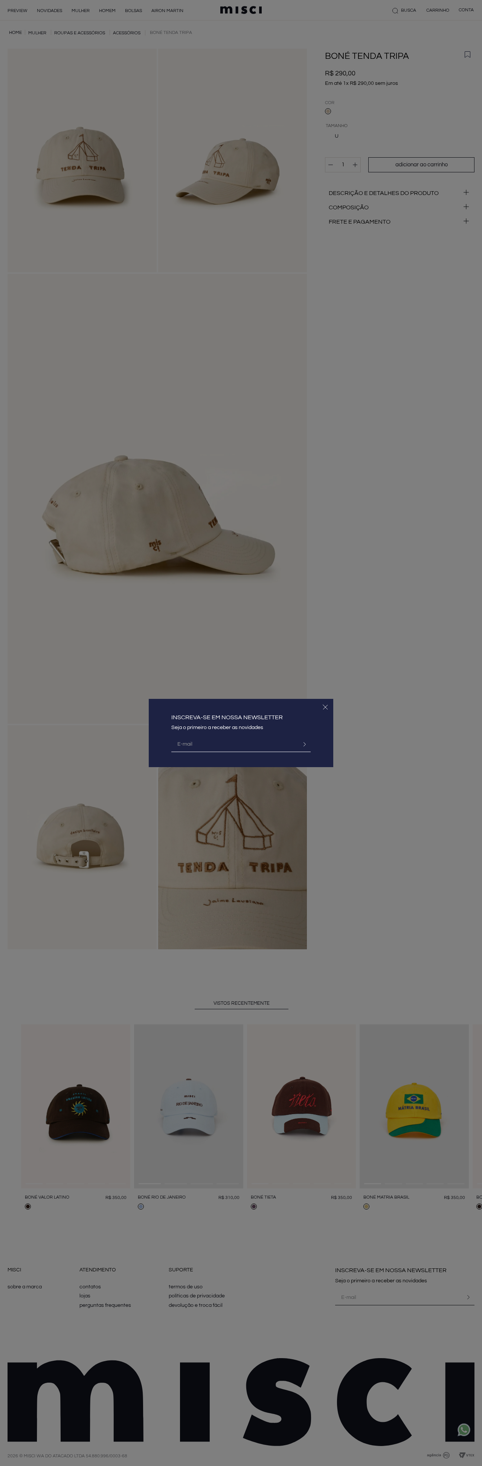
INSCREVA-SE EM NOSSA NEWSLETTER (227, 717)
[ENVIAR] (302, 744)
